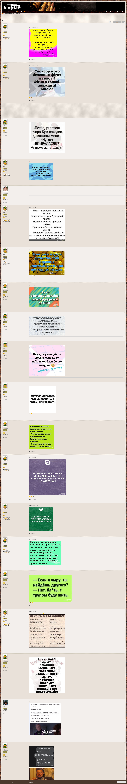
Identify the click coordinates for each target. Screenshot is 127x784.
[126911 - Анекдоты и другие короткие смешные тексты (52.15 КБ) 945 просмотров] (43, 43)
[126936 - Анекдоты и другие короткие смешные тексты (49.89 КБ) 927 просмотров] (46, 263)
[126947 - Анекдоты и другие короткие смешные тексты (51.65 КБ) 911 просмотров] (47, 675)
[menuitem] (16, 11)
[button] (109, 22)
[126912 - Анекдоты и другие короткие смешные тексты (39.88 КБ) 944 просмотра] (47, 82)
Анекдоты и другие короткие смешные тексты (11, 20)
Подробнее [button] (31, 782)
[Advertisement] (63, 17)
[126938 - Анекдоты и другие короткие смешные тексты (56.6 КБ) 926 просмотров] (47, 325)
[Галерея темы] (21, 20)
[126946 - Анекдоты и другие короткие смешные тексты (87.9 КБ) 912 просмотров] (47, 631)
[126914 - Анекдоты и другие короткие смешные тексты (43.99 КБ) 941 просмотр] (47, 137)
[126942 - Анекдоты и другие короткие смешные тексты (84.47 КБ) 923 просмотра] (47, 477)
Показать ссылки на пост (32, 59)
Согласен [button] (121, 782)
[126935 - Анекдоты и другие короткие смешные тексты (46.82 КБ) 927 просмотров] (47, 225)
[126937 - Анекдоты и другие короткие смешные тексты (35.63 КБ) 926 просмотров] (44, 297)
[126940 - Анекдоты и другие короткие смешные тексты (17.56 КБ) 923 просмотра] (42, 399)
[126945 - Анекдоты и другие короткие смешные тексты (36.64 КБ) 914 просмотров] (50, 588)
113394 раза (8, 134)
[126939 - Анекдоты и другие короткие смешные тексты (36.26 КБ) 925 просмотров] (47, 360)
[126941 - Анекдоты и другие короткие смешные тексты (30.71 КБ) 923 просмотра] (41, 437)
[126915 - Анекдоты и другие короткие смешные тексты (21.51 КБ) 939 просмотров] (41, 171)
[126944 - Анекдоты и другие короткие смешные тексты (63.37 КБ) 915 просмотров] (45, 553)
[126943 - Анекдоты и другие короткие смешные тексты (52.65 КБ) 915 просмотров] (41, 519)
